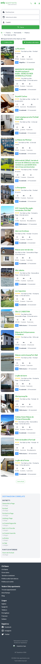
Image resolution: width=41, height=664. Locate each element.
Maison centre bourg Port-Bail (26, 355)
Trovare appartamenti (9, 589)
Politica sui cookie (7, 581)
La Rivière (5, 538)
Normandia (17, 32)
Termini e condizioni (8, 575)
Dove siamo (5, 572)
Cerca (22, 27)
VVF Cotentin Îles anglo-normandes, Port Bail (24, 209)
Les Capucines (20, 291)
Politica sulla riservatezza (10, 578)
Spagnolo (5, 607)
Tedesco (4, 610)
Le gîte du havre (21, 376)
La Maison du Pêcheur (23, 140)
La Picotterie (20, 49)
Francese (4, 616)
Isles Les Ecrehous (22, 231)
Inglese (4, 604)
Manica (27, 32)
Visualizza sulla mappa (32, 42)
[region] (7, 55)
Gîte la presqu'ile (21, 396)
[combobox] (22, 12)
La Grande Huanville (8, 533)
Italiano (4, 619)
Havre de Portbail (8, 552)
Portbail (5, 508)
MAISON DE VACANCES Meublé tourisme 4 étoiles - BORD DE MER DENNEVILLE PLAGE (24, 72)
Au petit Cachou (21, 96)
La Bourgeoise (20, 187)
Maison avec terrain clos (24, 250)
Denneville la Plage (8, 503)
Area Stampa (6, 593)
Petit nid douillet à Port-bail (25, 440)
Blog (3, 596)
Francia (8, 32)
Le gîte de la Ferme (22, 460)
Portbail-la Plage (7, 513)
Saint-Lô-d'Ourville (8, 528)
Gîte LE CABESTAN (22, 311)
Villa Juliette (19, 270)
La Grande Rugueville (9, 523)
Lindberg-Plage (7, 518)
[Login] (39, 3)
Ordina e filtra (8, 42)
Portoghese (5, 613)
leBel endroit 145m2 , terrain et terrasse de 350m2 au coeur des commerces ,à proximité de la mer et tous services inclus (27, 163)
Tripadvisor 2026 (21, 652)
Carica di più (20, 481)
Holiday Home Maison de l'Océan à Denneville (24, 418)
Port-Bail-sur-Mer (10, 35)
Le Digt (4, 543)
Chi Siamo (5, 569)
